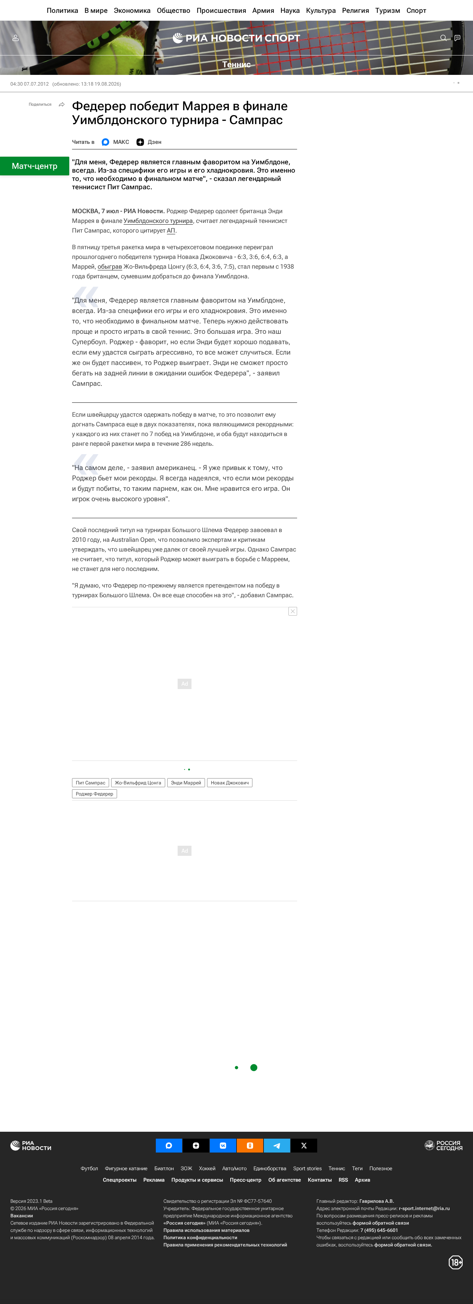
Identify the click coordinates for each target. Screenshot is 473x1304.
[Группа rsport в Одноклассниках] (250, 1146)
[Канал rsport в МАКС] (169, 1146)
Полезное (380, 1168)
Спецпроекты (119, 1180)
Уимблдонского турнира (158, 220)
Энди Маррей (186, 782)
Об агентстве (284, 1180)
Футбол (89, 1168)
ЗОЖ (186, 1168)
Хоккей (207, 1168)
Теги (357, 1168)
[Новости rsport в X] (304, 1146)
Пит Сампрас (90, 782)
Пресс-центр (245, 1180)
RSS (343, 1180)
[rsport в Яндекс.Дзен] (196, 1146)
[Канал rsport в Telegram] (277, 1146)
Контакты (320, 1180)
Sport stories (307, 1168)
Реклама (153, 1180)
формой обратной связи (380, 1223)
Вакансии (21, 1215)
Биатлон (164, 1168)
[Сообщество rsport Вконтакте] (223, 1146)
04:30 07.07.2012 (29, 84)
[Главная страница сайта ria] (213, 38)
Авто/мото (234, 1168)
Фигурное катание (126, 1168)
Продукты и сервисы (197, 1180)
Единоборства (269, 1168)
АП (171, 230)
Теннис (337, 1168)
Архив (362, 1180)
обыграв (110, 266)
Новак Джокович (230, 782)
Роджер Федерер (94, 794)
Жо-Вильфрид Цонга (138, 782)
